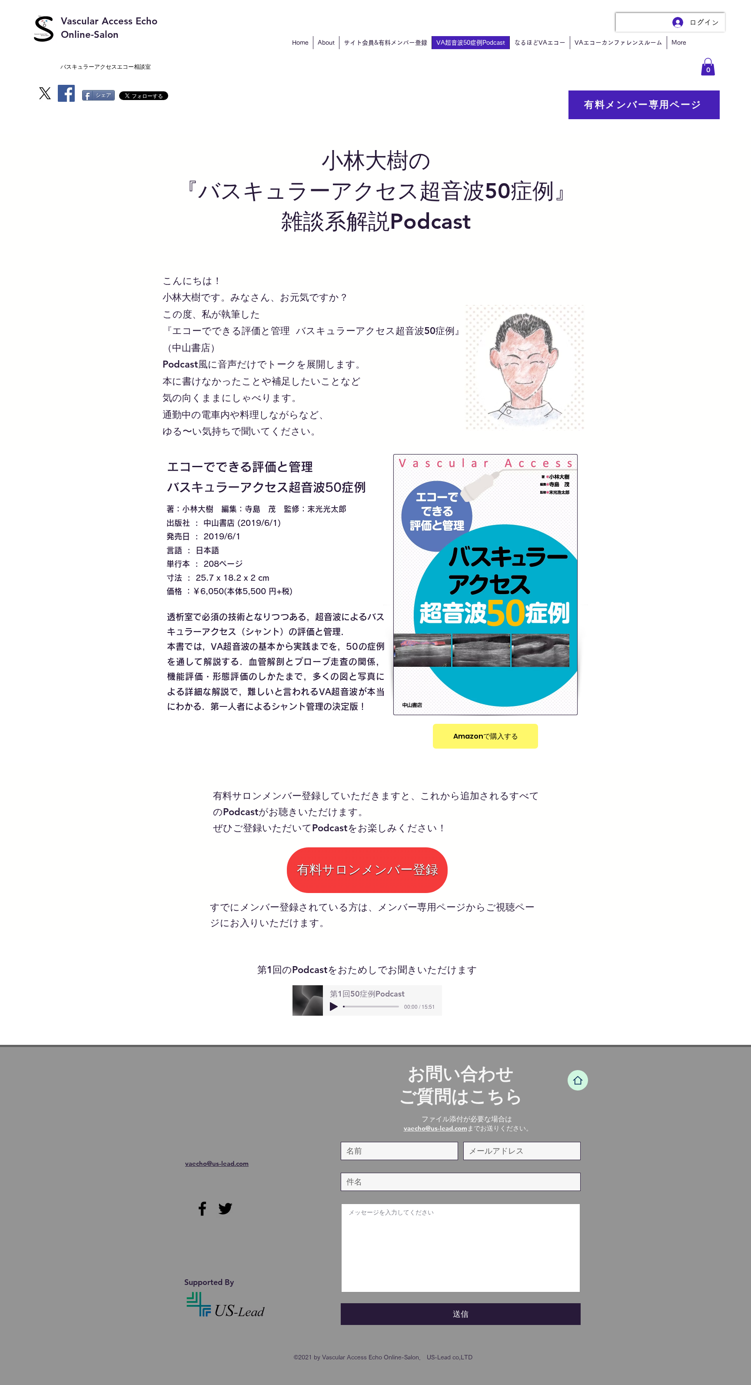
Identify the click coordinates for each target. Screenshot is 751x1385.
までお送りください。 (468, 1128)
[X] (45, 93)
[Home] (578, 1080)
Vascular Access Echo (109, 21)
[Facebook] (66, 93)
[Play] (334, 1006)
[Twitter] (225, 1208)
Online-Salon (90, 34)
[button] (708, 67)
